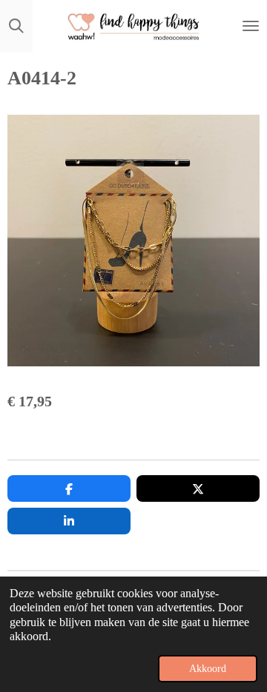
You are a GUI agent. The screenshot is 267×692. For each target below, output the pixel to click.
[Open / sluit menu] (250, 26)
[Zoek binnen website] (16, 26)
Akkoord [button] (207, 668)
